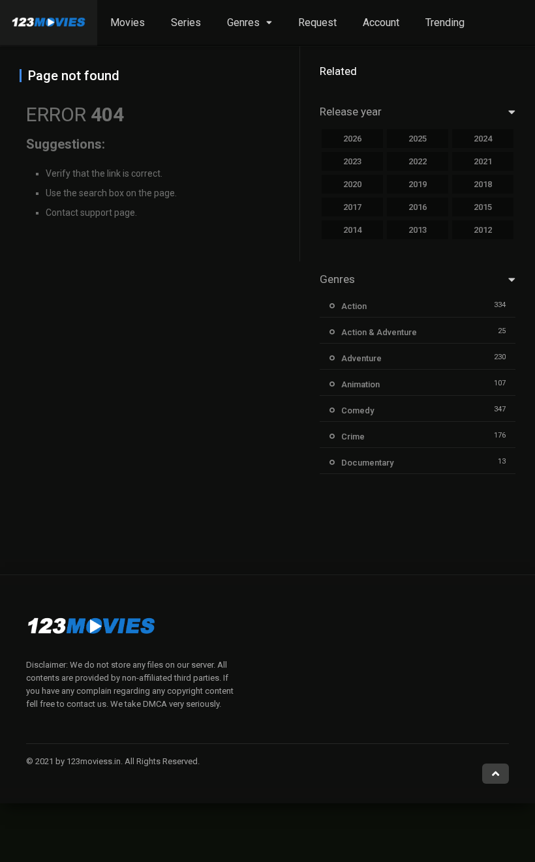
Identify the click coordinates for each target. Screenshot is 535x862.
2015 (483, 207)
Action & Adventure (379, 332)
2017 (352, 207)
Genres (243, 22)
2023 (352, 161)
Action (354, 306)
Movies (127, 22)
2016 (417, 207)
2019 (417, 184)
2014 (352, 230)
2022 (417, 161)
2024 (483, 138)
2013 (417, 230)
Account (381, 22)
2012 (483, 230)
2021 (483, 161)
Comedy (357, 410)
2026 (352, 138)
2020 (352, 184)
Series (186, 22)
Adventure (361, 358)
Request (317, 22)
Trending (445, 22)
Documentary (367, 463)
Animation (360, 384)
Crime (353, 436)
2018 (483, 184)
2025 (417, 138)
